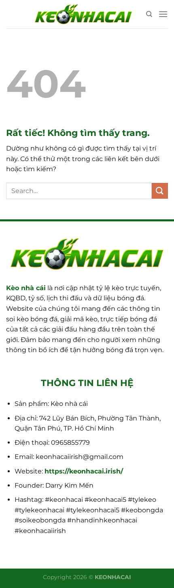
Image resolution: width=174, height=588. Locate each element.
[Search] (149, 14)
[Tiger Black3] (83, 14)
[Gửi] (160, 191)
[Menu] (163, 14)
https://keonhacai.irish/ (84, 471)
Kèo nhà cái (26, 288)
